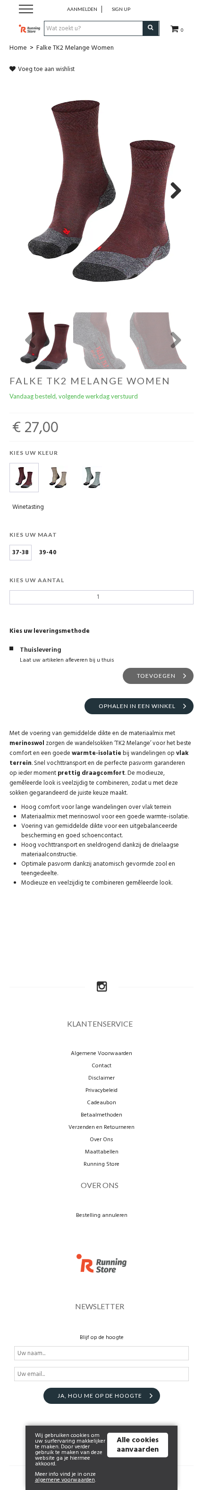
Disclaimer (101, 1078)
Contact (101, 1066)
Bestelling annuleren (101, 1215)
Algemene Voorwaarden (101, 1053)
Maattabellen (101, 1152)
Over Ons (101, 1139)
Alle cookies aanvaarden (138, 1445)
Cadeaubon (101, 1103)
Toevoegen (156, 675)
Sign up (121, 9)
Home (18, 48)
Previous (30, 340)
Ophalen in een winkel (137, 706)
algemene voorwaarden (65, 1480)
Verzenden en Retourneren (101, 1127)
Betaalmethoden (101, 1115)
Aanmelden (82, 9)
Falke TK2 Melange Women (75, 48)
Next (172, 191)
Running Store (101, 1164)
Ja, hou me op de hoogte (100, 1395)
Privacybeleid (101, 1090)
